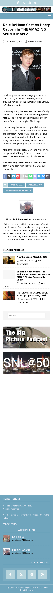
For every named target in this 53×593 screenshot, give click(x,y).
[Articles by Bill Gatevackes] (6, 553)
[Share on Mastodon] (35, 176)
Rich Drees (18, 536)
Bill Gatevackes (35, 41)
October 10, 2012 (28, 283)
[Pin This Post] (18, 176)
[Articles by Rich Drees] (6, 540)
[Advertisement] (26, 403)
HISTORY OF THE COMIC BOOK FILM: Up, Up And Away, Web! (32, 294)
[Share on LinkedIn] (13, 176)
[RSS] (35, 3)
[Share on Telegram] (39, 176)
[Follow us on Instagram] (29, 3)
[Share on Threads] (47, 176)
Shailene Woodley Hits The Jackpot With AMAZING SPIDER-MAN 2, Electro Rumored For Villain (33, 275)
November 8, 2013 (29, 299)
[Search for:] (26, 315)
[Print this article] (26, 176)
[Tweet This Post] (9, 176)
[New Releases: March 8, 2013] (9, 260)
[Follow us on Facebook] (17, 3)
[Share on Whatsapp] (30, 176)
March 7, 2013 (26, 260)
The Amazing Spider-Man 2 (18, 190)
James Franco (35, 185)
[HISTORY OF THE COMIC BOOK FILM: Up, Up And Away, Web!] (9, 295)
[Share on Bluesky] (43, 176)
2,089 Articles (41, 219)
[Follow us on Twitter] (23, 3)
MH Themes (28, 590)
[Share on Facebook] (5, 176)
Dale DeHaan (17, 185)
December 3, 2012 (14, 41)
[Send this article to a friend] (22, 176)
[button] (49, 16)
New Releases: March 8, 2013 (32, 257)
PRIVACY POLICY (10, 524)
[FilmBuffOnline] (26, 11)
